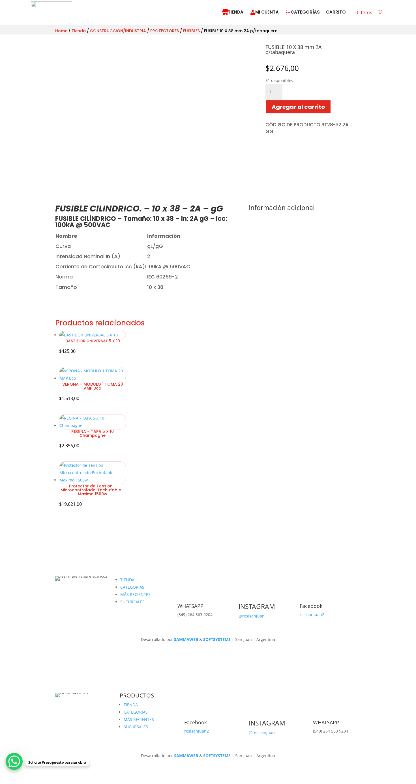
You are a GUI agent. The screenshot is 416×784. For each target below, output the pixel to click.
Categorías (305, 12)
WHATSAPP (190, 605)
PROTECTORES (164, 31)
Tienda (235, 12)
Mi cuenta (267, 12)
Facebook (311, 605)
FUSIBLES (191, 31)
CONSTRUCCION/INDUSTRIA (118, 31)
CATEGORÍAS (132, 587)
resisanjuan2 (312, 614)
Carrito (336, 12)
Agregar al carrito (298, 107)
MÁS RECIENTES (135, 594)
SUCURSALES (132, 601)
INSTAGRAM (257, 606)
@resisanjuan (252, 616)
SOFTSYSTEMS (217, 639)
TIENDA (127, 579)
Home (61, 31)
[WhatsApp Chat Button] (14, 761)
